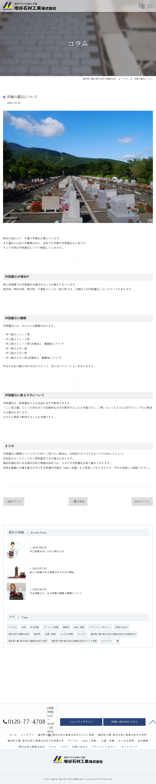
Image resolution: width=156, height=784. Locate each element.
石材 (23, 627)
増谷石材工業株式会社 (18, 634)
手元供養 (34, 627)
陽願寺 (66, 627)
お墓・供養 (50, 634)
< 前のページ (13, 501)
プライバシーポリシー (99, 627)
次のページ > (142, 501)
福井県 (37, 634)
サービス (82, 634)
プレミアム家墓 (51, 627)
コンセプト (106, 641)
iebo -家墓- (79, 627)
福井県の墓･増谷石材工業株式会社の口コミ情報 (74, 641)
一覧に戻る (78, 501)
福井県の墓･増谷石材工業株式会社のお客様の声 (113, 634)
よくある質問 (66, 634)
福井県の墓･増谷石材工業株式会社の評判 (27, 641)
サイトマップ (129, 747)
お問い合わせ (121, 627)
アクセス (12, 627)
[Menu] (150, 6)
